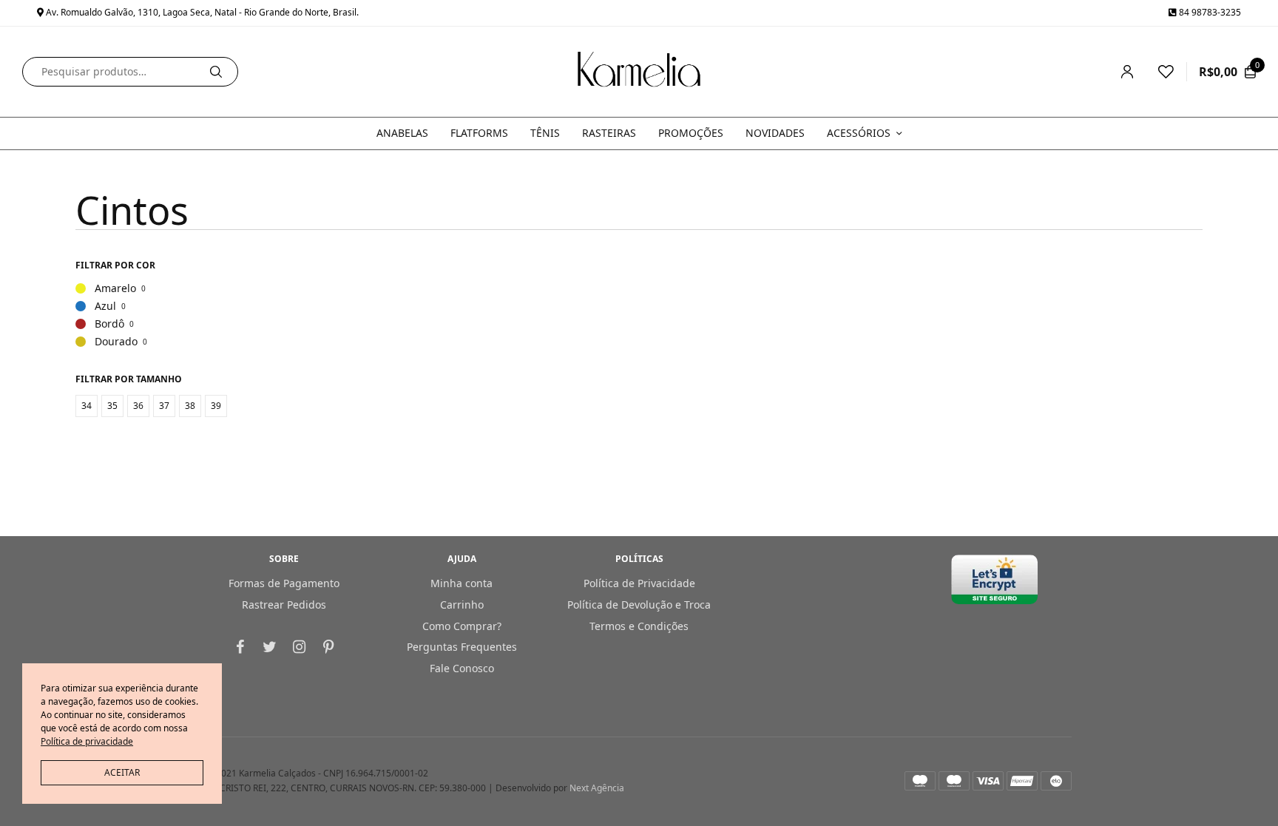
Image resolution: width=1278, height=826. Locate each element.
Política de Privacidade (639, 583)
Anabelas (402, 133)
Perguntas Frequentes (462, 647)
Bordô (104, 323)
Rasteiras (609, 133)
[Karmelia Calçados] (639, 71)
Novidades (775, 133)
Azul (100, 306)
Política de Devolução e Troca (639, 605)
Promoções (690, 133)
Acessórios (858, 133)
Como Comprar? (461, 626)
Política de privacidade (87, 741)
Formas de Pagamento (284, 583)
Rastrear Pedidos (284, 605)
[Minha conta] (1127, 72)
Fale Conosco (462, 668)
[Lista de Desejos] (1160, 72)
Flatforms (479, 133)
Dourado (111, 341)
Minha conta (461, 583)
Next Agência (596, 788)
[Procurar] (216, 72)
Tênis (545, 133)
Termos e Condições (639, 626)
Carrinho (462, 605)
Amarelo (110, 288)
